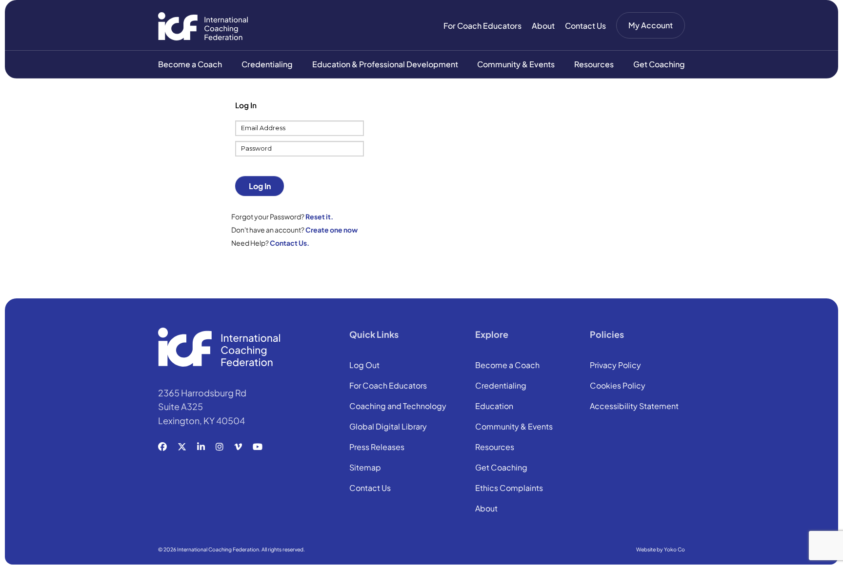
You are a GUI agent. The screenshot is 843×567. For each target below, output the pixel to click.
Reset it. (319, 216)
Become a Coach (190, 64)
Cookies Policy (617, 386)
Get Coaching (659, 64)
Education (494, 406)
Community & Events (516, 64)
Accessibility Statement (634, 406)
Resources (594, 64)
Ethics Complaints (509, 488)
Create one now (331, 229)
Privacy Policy (615, 365)
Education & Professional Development (385, 64)
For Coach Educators (482, 25)
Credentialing (267, 64)
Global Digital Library (388, 427)
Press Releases (376, 447)
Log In (260, 186)
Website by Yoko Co (660, 549)
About (543, 25)
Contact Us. (289, 242)
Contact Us (585, 25)
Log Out (364, 365)
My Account (650, 25)
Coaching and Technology (397, 406)
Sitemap (365, 468)
